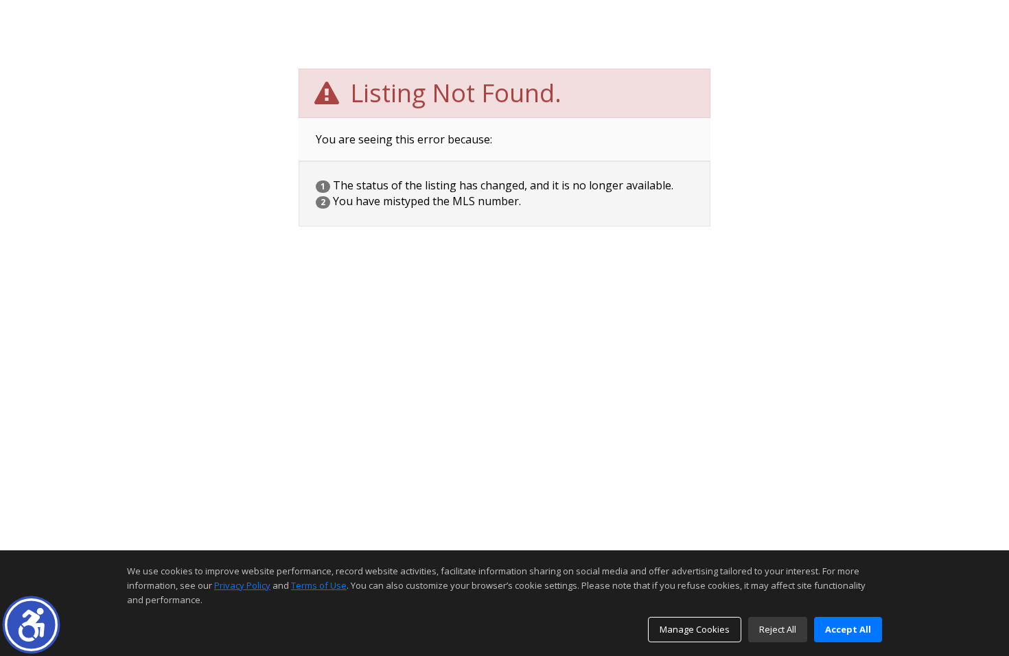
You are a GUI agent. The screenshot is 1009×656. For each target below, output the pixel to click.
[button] (31, 624)
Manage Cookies (695, 629)
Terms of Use (319, 585)
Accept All (848, 629)
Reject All (777, 629)
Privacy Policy (242, 585)
